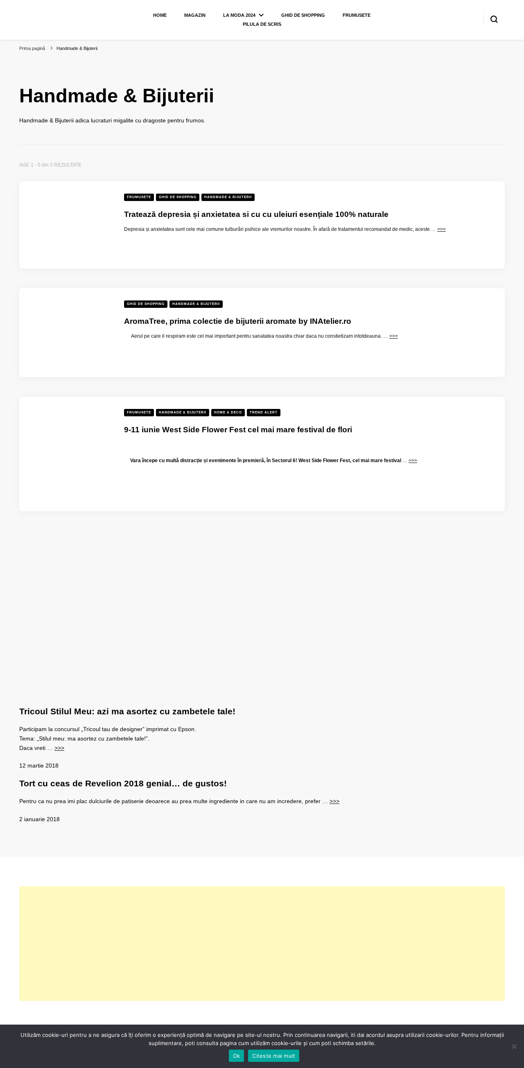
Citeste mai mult (273, 1055)
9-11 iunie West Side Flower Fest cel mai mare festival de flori (238, 429)
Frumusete (356, 15)
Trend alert (264, 412)
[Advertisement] (262, 943)
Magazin (195, 15)
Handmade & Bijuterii (228, 197)
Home (160, 15)
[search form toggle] (494, 19)
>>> (441, 229)
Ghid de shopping (303, 15)
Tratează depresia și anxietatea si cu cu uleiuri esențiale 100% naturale (256, 214)
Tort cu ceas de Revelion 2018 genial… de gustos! (123, 783)
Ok (236, 1055)
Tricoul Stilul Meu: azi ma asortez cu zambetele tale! (127, 711)
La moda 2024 (239, 15)
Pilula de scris (262, 24)
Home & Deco (228, 412)
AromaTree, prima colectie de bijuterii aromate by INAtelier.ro (237, 321)
